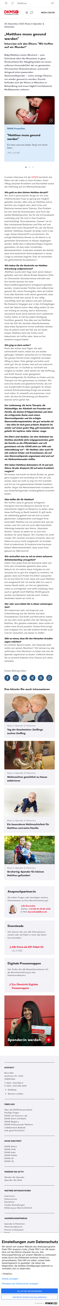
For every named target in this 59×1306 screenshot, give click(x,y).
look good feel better (14, 1130)
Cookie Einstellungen (14, 1205)
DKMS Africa (10, 1146)
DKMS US (9, 1161)
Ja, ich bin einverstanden (29, 1291)
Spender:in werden (29, 1020)
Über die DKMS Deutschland (18, 1110)
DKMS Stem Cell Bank (15, 1118)
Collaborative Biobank (15, 1127)
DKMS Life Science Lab (15, 1116)
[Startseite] (11, 12)
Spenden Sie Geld (13, 1180)
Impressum (9, 1196)
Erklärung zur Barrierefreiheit (18, 1208)
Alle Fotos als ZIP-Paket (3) (27, 948)
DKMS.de (22, 3)
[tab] (25, 167)
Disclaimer (9, 1202)
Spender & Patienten (14, 1224)
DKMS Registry (11, 1121)
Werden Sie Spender (14, 1177)
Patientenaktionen (13, 1227)
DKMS (35, 177)
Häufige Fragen (11, 1113)
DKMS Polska (10, 1155)
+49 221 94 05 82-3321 (40, 909)
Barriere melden (15, 1094)
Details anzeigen (10, 1279)
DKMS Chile (10, 1149)
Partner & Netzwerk (13, 1230)
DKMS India (9, 1152)
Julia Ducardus (28, 906)
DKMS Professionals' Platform (18, 1124)
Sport (7, 1233)
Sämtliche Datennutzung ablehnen (30, 1297)
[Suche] (32, 13)
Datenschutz (10, 1199)
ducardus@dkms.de (37, 912)
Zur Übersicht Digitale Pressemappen (25, 986)
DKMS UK (9, 1158)
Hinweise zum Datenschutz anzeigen (20, 1283)
